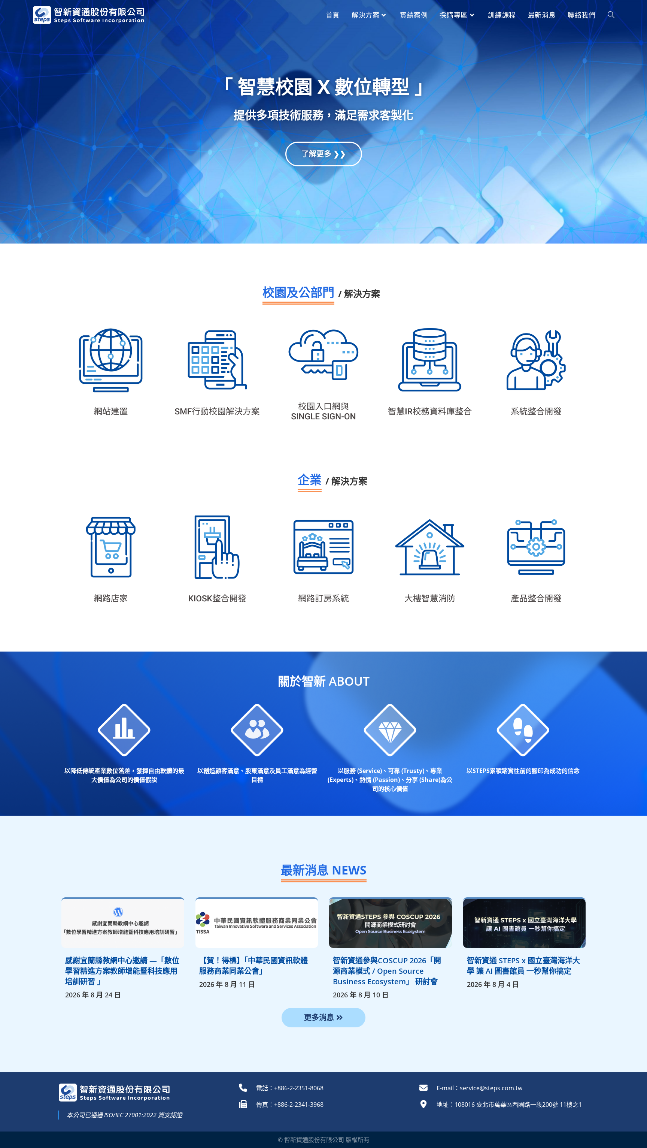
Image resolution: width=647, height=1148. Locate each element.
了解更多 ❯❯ (323, 154)
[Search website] (611, 15)
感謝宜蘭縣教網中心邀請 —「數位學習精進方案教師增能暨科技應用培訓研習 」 (122, 971)
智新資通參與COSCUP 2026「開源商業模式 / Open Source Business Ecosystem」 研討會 (387, 971)
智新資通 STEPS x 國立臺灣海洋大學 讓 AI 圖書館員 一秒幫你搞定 (523, 965)
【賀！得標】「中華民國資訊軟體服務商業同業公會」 (253, 965)
